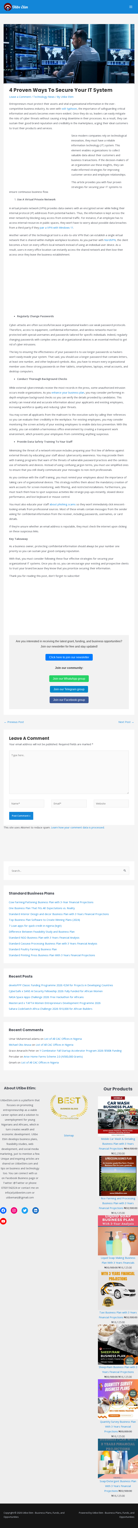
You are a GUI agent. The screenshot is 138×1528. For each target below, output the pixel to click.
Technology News (44, 96)
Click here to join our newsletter (69, 657)
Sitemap (69, 1135)
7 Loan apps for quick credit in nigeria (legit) (35, 925)
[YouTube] (3, 1221)
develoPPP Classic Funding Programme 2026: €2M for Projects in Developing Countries (61, 985)
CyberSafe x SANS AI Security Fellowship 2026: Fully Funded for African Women (56, 991)
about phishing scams (63, 504)
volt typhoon (69, 108)
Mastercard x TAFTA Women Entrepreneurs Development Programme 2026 (54, 1003)
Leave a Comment (20, 96)
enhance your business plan (68, 392)
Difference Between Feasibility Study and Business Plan (42, 931)
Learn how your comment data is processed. (78, 827)
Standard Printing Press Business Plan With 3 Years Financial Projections (52, 955)
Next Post (126, 722)
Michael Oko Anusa (20, 1044)
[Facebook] (3, 1210)
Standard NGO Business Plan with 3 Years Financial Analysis (44, 937)
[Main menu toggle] (130, 6)
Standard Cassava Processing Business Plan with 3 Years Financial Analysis (53, 943)
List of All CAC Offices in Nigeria (63, 1038)
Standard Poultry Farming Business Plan (33, 949)
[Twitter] (25, 1210)
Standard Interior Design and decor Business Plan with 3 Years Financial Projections (59, 914)
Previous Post (14, 722)
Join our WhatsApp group (69, 678)
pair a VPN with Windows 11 (56, 227)
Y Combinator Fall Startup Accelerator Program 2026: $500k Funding (81, 1050)
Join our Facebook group (69, 699)
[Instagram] (14, 1210)
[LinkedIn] (35, 1210)
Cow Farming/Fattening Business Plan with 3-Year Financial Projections (51, 902)
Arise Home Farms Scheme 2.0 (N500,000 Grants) (53, 1056)
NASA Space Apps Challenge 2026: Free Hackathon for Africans (46, 997)
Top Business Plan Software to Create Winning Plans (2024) (44, 920)
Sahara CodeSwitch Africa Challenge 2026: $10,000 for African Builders (50, 1008)
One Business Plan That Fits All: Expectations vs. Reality (42, 908)
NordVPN (110, 240)
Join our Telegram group (69, 689)
